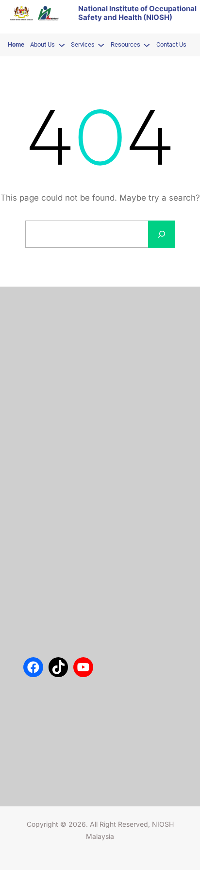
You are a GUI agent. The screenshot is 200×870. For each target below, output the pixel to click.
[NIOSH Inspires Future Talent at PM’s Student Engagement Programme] (41, 464)
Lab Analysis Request (55, 364)
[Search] (161, 234)
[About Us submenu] (61, 44)
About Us (37, 320)
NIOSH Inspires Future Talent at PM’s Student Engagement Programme (122, 463)
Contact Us (40, 335)
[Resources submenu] (146, 44)
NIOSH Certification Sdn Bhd (66, 379)
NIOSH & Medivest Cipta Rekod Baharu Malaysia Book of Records (122, 529)
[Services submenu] (101, 44)
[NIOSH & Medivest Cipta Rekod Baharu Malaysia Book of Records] (41, 530)
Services (36, 350)
